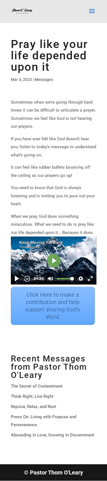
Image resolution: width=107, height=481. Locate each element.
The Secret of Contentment (36, 386)
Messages (44, 79)
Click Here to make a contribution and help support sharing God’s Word (52, 305)
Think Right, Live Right (32, 396)
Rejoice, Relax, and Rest (33, 406)
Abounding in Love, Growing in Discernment (52, 435)
